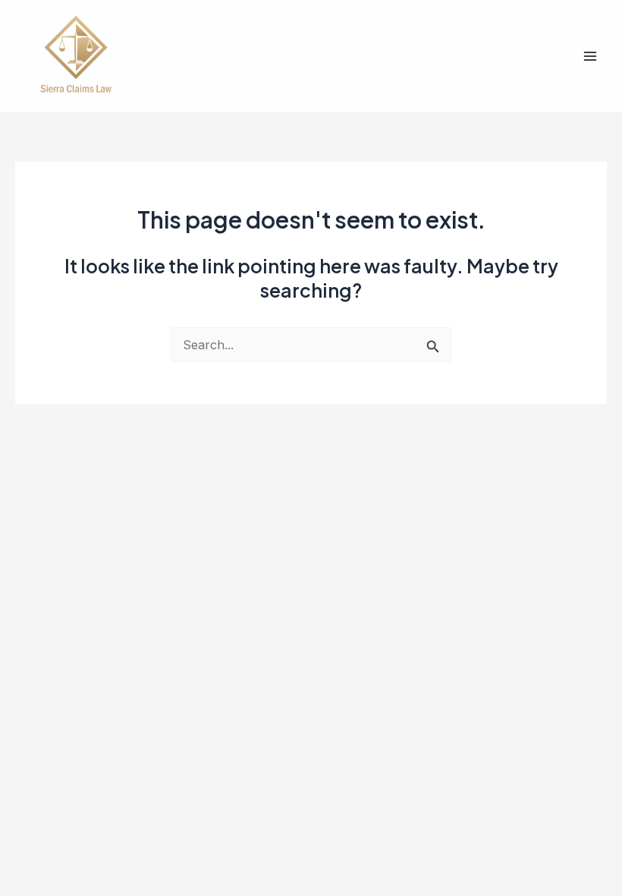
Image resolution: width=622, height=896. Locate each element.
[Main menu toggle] (590, 56)
